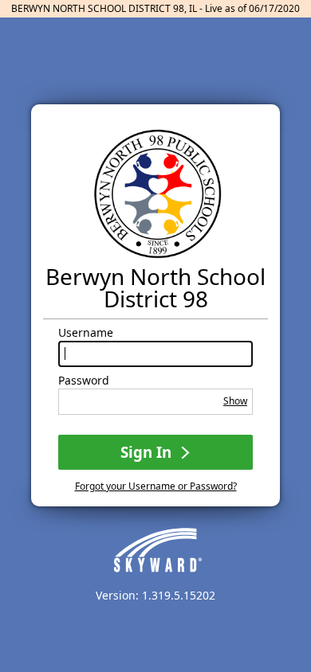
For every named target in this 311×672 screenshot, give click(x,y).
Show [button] (235, 401)
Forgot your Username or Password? (156, 486)
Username (85, 332)
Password (83, 380)
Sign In (147, 452)
